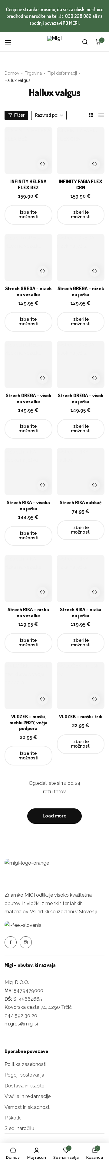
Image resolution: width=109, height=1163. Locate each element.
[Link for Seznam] (101, 115)
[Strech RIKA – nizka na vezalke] (28, 579)
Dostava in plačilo (25, 1086)
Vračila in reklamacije (28, 1096)
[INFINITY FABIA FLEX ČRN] (81, 150)
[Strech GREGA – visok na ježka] (81, 364)
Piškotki (13, 1118)
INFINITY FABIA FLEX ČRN (80, 184)
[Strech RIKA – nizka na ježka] (81, 579)
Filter (19, 115)
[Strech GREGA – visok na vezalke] (28, 364)
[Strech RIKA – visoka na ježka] (28, 471)
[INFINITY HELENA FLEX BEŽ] (28, 150)
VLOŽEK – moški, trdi (80, 717)
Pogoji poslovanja (24, 1075)
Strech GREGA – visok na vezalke (28, 398)
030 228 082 (78, 16)
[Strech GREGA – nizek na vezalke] (28, 257)
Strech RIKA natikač (80, 502)
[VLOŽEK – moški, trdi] (81, 686)
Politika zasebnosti (25, 1064)
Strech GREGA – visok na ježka (80, 398)
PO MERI (71, 23)
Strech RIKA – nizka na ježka (80, 612)
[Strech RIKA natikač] (81, 471)
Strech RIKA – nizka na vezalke (28, 612)
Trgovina (33, 73)
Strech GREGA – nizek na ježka (81, 291)
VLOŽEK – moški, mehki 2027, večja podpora (28, 722)
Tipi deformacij (62, 73)
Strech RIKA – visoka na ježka (28, 505)
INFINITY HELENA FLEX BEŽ (28, 184)
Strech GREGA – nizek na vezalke (28, 291)
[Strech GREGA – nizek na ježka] (81, 257)
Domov (12, 73)
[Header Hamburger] (11, 42)
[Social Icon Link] (11, 942)
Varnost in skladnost (27, 1107)
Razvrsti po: (46, 115)
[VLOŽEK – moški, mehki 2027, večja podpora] (28, 686)
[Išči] (85, 42)
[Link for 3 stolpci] (91, 115)
